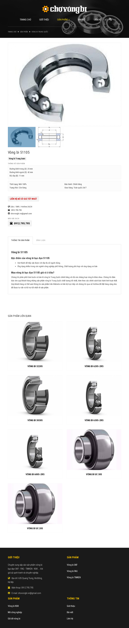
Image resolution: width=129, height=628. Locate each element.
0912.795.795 (21, 223)
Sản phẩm (62, 19)
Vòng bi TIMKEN (74, 577)
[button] (110, 19)
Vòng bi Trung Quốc (17, 159)
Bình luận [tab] (40, 240)
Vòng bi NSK (13, 606)
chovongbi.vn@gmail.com (29, 593)
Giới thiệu (44, 19)
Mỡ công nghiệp (15, 612)
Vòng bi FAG (72, 571)
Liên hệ (97, 19)
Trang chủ (25, 19)
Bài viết (82, 19)
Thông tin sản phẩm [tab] (20, 240)
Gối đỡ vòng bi (14, 618)
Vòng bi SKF (72, 565)
